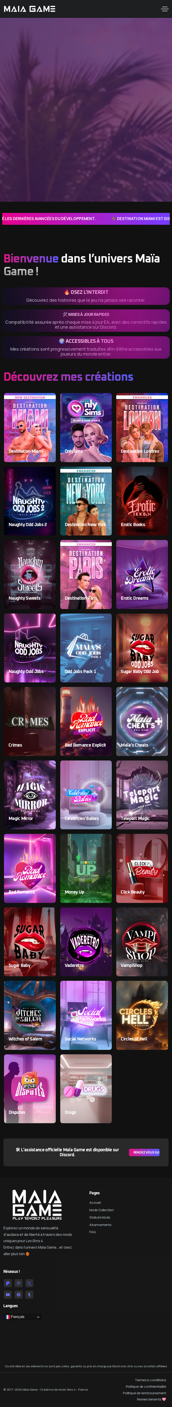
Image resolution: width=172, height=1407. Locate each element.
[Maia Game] (29, 9)
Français (17, 1317)
